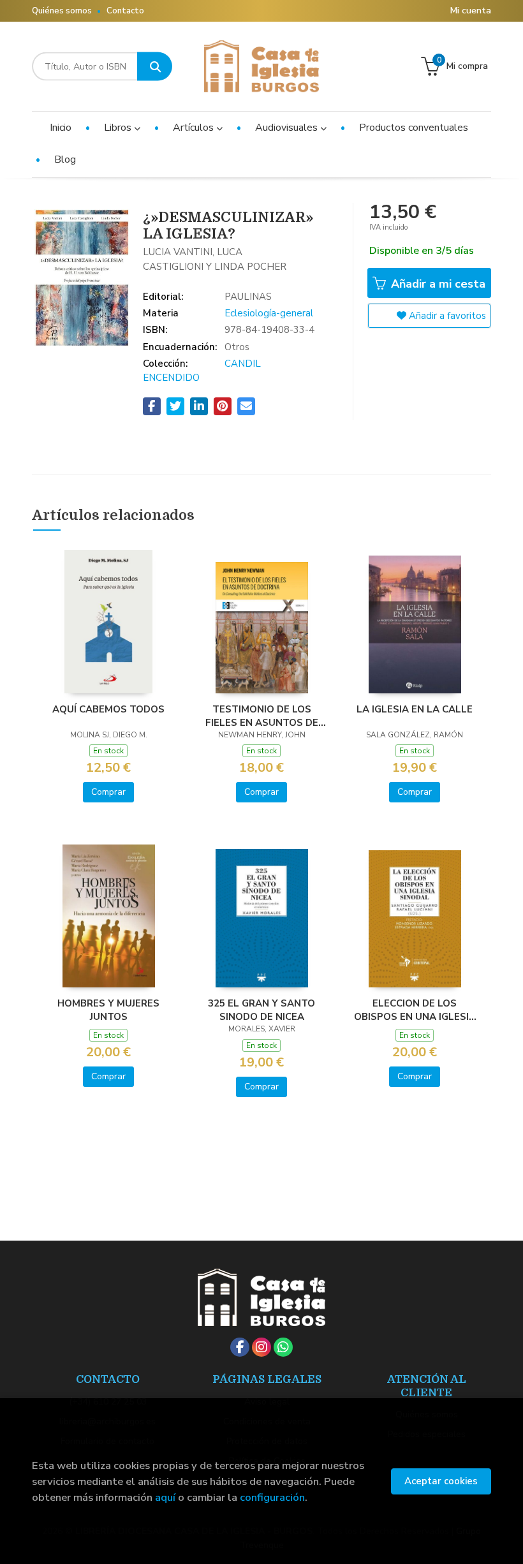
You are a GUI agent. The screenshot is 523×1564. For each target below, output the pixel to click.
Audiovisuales (287, 128)
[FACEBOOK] (239, 1347)
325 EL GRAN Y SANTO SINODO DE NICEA (261, 1009)
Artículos (194, 128)
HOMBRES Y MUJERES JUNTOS (108, 1009)
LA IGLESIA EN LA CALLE (415, 709)
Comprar (108, 792)
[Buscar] (154, 66)
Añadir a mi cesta (436, 283)
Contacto (125, 11)
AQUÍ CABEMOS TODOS (108, 709)
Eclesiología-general (269, 313)
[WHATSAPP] (283, 1347)
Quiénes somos (62, 11)
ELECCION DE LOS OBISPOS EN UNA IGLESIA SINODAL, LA (415, 1009)
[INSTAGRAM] (261, 1347)
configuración (272, 1497)
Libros (119, 128)
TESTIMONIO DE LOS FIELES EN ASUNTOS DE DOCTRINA (261, 715)
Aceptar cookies (441, 1481)
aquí (165, 1497)
